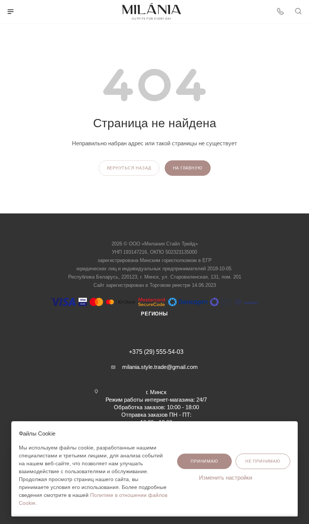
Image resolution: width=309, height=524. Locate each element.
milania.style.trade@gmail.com (160, 367)
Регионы (154, 314)
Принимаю (204, 461)
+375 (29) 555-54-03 (156, 352)
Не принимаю (262, 461)
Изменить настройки (226, 477)
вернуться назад (129, 168)
